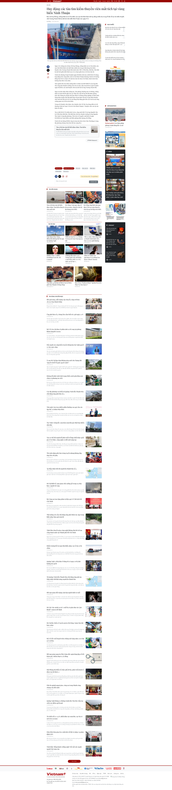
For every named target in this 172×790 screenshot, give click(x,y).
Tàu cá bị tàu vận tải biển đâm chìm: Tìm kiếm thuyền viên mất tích (71, 128)
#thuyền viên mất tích (68, 168)
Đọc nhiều (110, 24)
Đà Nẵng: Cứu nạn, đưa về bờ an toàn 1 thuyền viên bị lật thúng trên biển (73, 207)
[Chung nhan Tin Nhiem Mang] (118, 777)
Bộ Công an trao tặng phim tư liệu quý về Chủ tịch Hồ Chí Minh (64, 500)
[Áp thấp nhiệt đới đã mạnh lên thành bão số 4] (94, 473)
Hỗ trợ (94, 773)
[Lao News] (67, 768)
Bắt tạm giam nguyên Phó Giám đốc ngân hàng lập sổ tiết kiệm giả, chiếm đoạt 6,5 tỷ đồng (65, 655)
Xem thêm (74, 761)
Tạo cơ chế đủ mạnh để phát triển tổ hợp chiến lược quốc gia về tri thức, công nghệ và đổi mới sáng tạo (65, 439)
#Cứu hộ (78, 168)
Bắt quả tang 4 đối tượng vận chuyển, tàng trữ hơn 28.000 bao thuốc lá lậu (63, 301)
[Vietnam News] (99, 768)
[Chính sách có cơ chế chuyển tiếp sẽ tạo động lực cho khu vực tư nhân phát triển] (115, 160)
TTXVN (104, 773)
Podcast (111, 225)
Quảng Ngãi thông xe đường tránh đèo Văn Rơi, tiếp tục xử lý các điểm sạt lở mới (65, 702)
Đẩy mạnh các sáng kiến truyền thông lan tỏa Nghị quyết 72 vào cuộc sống (65, 346)
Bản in (48, 73)
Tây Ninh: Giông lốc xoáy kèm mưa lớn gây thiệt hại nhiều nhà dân (65, 424)
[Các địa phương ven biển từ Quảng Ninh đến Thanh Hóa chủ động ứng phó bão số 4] (94, 395)
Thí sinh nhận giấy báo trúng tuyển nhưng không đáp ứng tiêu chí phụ (64, 454)
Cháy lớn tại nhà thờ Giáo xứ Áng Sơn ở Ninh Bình (111, 230)
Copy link (48, 77)
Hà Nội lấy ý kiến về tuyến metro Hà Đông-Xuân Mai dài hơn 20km (65, 624)
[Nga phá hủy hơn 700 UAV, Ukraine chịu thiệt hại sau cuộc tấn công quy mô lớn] (121, 242)
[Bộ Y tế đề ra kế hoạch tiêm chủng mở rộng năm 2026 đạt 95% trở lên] (94, 642)
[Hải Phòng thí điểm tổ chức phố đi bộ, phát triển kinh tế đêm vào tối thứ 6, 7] (94, 674)
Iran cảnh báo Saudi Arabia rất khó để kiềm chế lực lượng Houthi (111, 254)
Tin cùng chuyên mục (56, 296)
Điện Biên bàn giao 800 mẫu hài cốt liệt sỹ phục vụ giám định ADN (65, 733)
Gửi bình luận (93, 181)
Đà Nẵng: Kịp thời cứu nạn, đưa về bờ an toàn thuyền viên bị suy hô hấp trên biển (92, 207)
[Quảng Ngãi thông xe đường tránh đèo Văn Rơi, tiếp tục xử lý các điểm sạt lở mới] (94, 705)
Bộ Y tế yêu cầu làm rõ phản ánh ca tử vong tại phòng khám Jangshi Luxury (64, 330)
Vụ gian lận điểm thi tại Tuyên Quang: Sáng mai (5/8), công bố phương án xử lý (115, 58)
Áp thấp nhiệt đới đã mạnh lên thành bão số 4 (61, 469)
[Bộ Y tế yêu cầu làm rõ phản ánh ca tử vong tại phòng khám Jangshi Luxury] (94, 333)
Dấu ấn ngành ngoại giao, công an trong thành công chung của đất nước (64, 686)
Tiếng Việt (95, 1)
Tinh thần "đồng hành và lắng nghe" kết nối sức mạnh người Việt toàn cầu (64, 748)
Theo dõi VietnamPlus (85, 176)
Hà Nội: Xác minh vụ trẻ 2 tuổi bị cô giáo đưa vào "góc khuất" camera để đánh (64, 608)
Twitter (48, 70)
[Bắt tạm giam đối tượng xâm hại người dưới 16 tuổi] (94, 596)
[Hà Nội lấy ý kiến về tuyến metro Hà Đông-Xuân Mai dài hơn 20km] (94, 627)
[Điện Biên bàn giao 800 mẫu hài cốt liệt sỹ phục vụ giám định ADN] (94, 736)
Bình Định (59, 171)
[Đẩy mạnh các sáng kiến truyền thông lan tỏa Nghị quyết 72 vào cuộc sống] (94, 349)
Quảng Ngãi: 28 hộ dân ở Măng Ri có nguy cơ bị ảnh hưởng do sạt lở (63, 562)
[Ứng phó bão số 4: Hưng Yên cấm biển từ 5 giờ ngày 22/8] (94, 318)
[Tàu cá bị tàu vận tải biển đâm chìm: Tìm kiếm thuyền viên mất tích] (94, 129)
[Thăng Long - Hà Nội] (119, 1)
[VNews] (123, 768)
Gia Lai (66, 171)
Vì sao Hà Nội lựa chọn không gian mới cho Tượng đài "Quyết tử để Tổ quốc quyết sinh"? (64, 361)
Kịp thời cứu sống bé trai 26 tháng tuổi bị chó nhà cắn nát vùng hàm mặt (115, 28)
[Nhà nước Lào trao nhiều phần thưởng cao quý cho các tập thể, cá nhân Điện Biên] (94, 411)
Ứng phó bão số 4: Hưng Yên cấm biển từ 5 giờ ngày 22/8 (65, 314)
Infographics (111, 106)
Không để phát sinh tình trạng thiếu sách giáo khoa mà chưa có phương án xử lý (65, 377)
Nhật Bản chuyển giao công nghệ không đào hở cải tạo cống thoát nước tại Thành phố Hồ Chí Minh (64, 531)
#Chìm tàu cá (59, 168)
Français (104, 1)
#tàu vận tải (85, 168)
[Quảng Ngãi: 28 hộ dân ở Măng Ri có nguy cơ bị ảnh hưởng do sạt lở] (94, 565)
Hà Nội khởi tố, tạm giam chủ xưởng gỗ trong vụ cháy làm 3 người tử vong (64, 485)
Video (110, 151)
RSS (90, 773)
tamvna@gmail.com (102, 778)
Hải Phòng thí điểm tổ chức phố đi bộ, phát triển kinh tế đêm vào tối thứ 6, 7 (65, 671)
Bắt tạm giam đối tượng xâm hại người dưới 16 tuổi (63, 593)
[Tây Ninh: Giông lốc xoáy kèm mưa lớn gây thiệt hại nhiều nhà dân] (94, 427)
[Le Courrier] (108, 768)
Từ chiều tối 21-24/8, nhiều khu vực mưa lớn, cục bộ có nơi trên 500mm (64, 717)
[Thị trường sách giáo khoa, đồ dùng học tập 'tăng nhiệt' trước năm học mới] (115, 185)
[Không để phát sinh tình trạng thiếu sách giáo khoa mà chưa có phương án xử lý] (94, 380)
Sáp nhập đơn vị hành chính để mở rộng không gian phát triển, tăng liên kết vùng (115, 51)
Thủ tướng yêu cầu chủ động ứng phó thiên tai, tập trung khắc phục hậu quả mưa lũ (65, 516)
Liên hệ (121, 773)
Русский (115, 1)
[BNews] (56, 768)
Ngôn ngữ (99, 773)
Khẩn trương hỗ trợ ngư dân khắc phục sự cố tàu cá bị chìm (64, 547)
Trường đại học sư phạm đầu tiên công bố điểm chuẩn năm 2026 (114, 36)
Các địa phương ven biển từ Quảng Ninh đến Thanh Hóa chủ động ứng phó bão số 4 (65, 393)
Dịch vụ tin (110, 773)
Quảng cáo (116, 773)
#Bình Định (92, 168)
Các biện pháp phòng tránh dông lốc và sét (114, 124)
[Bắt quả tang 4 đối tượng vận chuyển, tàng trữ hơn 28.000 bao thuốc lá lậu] (94, 303)
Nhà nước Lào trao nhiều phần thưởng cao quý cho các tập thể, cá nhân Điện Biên (65, 408)
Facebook (48, 66)
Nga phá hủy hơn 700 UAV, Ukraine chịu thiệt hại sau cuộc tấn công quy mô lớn (111, 242)
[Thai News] (72, 768)
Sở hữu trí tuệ (75, 773)
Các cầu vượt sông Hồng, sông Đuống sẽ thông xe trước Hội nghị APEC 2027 (115, 43)
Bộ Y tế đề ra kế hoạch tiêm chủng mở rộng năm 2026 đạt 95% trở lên (65, 640)
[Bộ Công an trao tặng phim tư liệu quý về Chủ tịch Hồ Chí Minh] (94, 503)
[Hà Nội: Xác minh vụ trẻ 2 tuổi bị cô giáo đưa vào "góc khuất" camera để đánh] (94, 611)
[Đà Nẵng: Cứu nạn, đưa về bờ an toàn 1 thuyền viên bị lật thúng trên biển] (74, 197)
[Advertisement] (77, 153)
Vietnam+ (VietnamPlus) (57, 1)
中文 (112, 1)
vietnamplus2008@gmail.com (81, 782)
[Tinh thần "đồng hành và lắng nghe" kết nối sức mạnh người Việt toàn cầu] (94, 751)
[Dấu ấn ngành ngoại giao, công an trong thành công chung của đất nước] (94, 689)
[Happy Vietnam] (78, 768)
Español (108, 1)
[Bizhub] (61, 768)
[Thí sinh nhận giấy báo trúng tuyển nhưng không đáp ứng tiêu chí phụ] (94, 457)
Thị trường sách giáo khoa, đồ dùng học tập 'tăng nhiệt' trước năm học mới (115, 195)
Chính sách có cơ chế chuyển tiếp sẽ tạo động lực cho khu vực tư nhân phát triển (115, 171)
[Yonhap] (88, 768)
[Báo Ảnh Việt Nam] (117, 768)
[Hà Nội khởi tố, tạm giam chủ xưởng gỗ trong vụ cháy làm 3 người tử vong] (94, 487)
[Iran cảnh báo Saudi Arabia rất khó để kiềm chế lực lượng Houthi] (121, 254)
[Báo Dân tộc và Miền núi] (48, 768)
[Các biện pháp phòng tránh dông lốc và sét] (115, 114)
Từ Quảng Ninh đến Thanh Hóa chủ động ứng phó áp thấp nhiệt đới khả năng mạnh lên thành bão (64, 578)
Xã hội (48, 5)
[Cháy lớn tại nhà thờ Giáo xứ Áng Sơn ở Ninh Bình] (121, 231)
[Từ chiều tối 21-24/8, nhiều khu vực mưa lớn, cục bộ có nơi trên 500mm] (94, 720)
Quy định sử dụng (83, 773)
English (99, 1)
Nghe (110, 234)
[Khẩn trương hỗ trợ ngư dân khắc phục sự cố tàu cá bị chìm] (94, 550)
